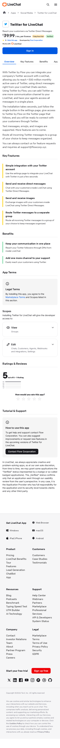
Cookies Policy (15, 723)
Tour (8, 562)
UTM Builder (13, 610)
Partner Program (15, 650)
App (8, 577)
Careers (10, 657)
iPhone (18, 538)
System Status (40, 621)
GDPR (35, 653)
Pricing (10, 555)
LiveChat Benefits (16, 558)
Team (9, 642)
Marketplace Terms (15, 297)
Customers (38, 555)
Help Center (39, 595)
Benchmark (12, 602)
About (9, 646)
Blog (8, 595)
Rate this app (12, 40)
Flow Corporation (36, 40)
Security (37, 650)
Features (11, 566)
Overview (9, 61)
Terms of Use (39, 642)
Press (9, 653)
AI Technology (14, 613)
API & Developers (42, 617)
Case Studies (39, 558)
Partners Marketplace (39, 604)
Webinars (37, 599)
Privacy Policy (40, 646)
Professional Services (39, 612)
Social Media (26, 12)
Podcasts (11, 599)
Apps (13, 12)
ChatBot (11, 573)
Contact (10, 635)
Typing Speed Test (16, 606)
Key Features (26, 61)
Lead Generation (15, 569)
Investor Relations (16, 639)
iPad (12, 538)
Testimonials (39, 562)
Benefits (44, 61)
